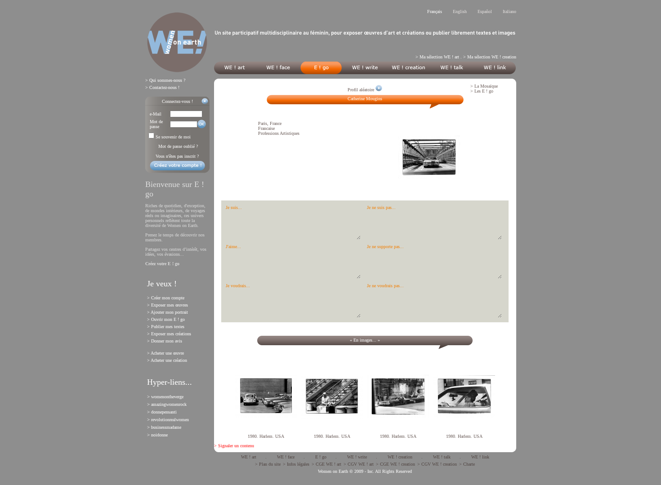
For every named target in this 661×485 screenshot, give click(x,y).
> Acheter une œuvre (165, 353)
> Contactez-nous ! (162, 87)
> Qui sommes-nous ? (165, 80)
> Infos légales (296, 464)
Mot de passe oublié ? (178, 146)
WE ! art (248, 456)
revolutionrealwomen (170, 419)
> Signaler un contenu (234, 445)
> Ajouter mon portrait (167, 312)
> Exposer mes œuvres (167, 305)
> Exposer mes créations (169, 333)
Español (485, 11)
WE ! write (357, 456)
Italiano (509, 11)
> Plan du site (268, 464)
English (460, 11)
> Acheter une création (167, 360)
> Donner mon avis (164, 340)
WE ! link (480, 456)
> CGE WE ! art (326, 464)
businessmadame (166, 427)
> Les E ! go (481, 91)
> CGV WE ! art (359, 464)
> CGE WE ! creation (395, 464)
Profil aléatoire (361, 89)
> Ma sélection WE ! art (437, 56)
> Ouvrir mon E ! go (166, 319)
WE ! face (286, 456)
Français (434, 11)
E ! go (320, 456)
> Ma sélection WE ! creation (489, 56)
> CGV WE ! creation (437, 464)
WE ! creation (400, 456)
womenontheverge (167, 396)
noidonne (159, 434)
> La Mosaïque (484, 86)
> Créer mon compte (165, 297)
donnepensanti (164, 411)
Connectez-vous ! (177, 101)
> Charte (467, 464)
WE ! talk (442, 456)
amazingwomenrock (169, 404)
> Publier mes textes (165, 326)
